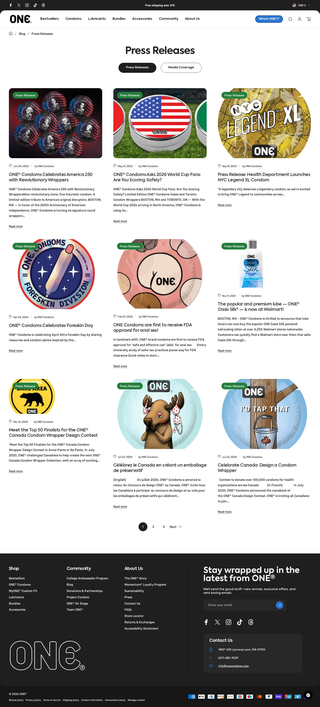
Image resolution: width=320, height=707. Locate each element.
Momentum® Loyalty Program (145, 584)
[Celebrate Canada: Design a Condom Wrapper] (264, 414)
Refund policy (16, 700)
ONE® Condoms (20, 584)
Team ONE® (75, 609)
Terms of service (52, 700)
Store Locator (134, 616)
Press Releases (25, 95)
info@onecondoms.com (234, 666)
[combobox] (301, 5)
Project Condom (78, 597)
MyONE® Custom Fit (23, 591)
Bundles (14, 603)
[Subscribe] (279, 605)
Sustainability (134, 591)
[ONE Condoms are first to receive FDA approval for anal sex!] (160, 274)
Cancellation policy (115, 700)
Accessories (17, 609)
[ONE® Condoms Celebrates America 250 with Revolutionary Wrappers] (55, 123)
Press (128, 597)
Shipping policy (71, 700)
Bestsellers (17, 578)
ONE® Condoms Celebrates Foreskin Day (51, 326)
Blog (70, 584)
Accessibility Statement (141, 628)
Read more (16, 226)
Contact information (92, 700)
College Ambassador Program (87, 578)
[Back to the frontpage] (11, 33)
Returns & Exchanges (139, 622)
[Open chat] (308, 695)
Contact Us (132, 603)
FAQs (128, 609)
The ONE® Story (135, 578)
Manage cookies (136, 700)
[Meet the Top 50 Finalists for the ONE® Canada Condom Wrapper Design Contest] (55, 396)
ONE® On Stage (77, 603)
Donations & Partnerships (85, 591)
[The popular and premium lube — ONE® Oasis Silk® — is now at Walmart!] (264, 263)
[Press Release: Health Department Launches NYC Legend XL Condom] (264, 123)
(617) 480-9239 (228, 658)
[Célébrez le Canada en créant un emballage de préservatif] (160, 414)
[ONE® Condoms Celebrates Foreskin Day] (55, 274)
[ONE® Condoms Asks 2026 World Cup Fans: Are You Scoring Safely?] (160, 123)
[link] (269, 19)
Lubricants (16, 597)
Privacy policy (33, 700)
